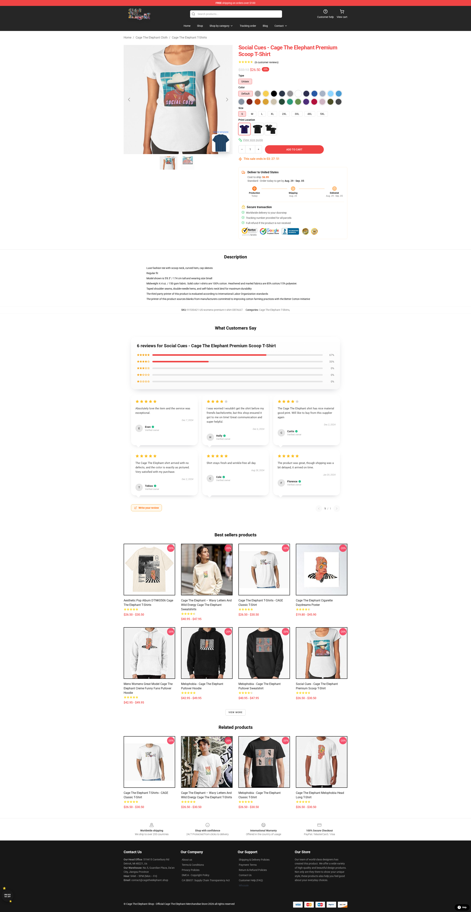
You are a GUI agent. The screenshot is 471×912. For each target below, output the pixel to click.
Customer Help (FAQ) (251, 880)
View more (236, 712)
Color (241, 87)
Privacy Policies (190, 870)
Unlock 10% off (7, 896)
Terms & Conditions (193, 864)
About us (187, 859)
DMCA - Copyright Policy (195, 875)
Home (127, 37)
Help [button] (464, 907)
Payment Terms (248, 864)
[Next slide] (227, 99)
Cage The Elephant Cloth (152, 37)
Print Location (246, 119)
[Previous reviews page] (319, 508)
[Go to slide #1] (168, 163)
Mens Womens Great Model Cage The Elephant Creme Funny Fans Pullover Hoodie (148, 688)
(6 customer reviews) (267, 62)
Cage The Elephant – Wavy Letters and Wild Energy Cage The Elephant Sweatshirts (206, 605)
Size (240, 108)
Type (241, 75)
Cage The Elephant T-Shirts (189, 37)
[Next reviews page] (336, 508)
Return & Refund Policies (253, 870)
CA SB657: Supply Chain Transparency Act (206, 880)
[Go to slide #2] (187, 163)
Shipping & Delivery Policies (254, 859)
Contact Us (245, 875)
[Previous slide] (129, 99)
